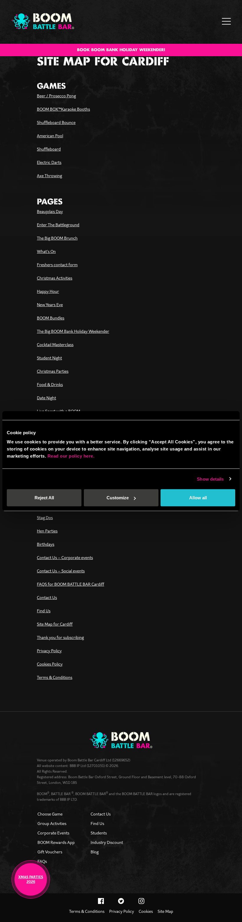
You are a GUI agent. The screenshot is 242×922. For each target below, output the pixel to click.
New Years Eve (50, 304)
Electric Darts (49, 162)
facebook (101, 901)
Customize (118, 497)
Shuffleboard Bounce (56, 122)
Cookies (146, 911)
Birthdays (45, 544)
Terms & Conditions (54, 677)
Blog (95, 852)
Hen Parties (47, 531)
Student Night (49, 358)
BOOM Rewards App (56, 842)
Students (99, 833)
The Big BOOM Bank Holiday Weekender (73, 331)
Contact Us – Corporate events (65, 557)
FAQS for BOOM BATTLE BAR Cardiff (70, 584)
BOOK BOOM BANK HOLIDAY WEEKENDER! (121, 50)
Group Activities (51, 823)
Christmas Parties (52, 371)
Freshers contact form (57, 264)
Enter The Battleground (58, 224)
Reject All (44, 497)
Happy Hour (48, 291)
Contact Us (47, 597)
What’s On (46, 251)
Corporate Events (53, 833)
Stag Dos (45, 517)
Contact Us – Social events (61, 571)
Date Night (46, 398)
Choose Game (50, 814)
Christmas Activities (54, 278)
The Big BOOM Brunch (57, 238)
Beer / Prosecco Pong (56, 96)
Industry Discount (107, 842)
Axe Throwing (49, 175)
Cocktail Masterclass (55, 344)
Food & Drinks (50, 384)
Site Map (165, 911)
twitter (121, 901)
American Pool (50, 135)
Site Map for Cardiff (55, 624)
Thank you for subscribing (60, 637)
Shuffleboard (49, 149)
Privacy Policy (49, 650)
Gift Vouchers (49, 852)
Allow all (198, 497)
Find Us (43, 610)
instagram (141, 901)
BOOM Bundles (50, 318)
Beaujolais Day (50, 211)
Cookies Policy (50, 664)
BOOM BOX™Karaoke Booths (63, 109)
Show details (210, 478)
